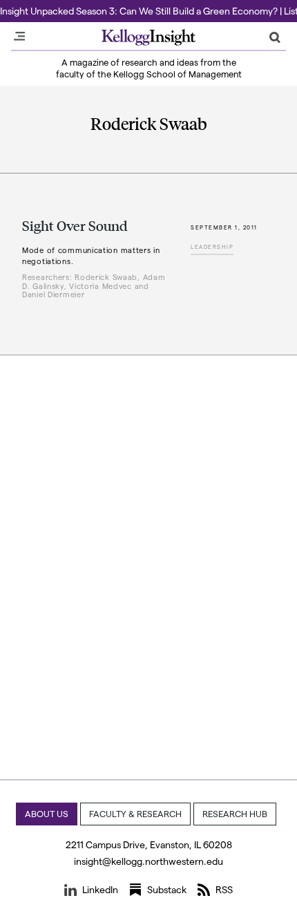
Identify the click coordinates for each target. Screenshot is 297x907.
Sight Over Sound (75, 225)
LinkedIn (100, 889)
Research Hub (234, 813)
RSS (224, 889)
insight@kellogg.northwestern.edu (148, 861)
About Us (46, 813)
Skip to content (36, 6)
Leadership (212, 246)
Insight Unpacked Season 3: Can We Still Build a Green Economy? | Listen (148, 11)
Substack (166, 889)
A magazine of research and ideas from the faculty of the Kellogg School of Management (149, 68)
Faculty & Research (135, 813)
